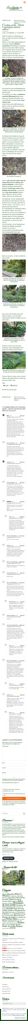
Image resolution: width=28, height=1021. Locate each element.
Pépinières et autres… (8, 972)
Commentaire (5, 746)
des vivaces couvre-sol (18, 42)
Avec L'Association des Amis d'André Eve (13, 898)
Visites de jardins (9, 926)
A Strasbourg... (13, 896)
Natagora (4, 984)
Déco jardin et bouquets (13, 910)
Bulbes (20, 901)
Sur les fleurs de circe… (8, 959)
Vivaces (19, 926)
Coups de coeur (18, 909)
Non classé (21, 915)
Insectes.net (5, 986)
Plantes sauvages (8, 921)
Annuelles (10, 894)
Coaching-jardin (12, 389)
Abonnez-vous (8, 858)
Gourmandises (21, 912)
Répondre (22, 415)
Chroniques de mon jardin (12, 903)
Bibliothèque (5, 901)
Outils (17, 917)
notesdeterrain (6, 993)
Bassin (19, 899)
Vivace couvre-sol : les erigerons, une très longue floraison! (20, 22)
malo (4, 32)
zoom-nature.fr (6, 989)
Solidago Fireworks (6, 20)
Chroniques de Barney (7, 903)
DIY (3, 910)
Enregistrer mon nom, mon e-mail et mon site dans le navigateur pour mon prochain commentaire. (13, 780)
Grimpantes (6, 914)
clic (14, 380)
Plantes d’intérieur (21, 919)
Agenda (4, 894)
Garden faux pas (12, 912)
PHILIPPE (9, 501)
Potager (17, 921)
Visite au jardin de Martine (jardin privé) (14, 953)
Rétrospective (6, 924)
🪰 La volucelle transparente (10, 955)
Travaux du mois (15, 924)
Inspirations (17, 914)
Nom (3, 762)
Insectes (11, 914)
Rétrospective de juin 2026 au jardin (12, 942)
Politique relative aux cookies (18, 1015)
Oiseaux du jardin (8, 917)
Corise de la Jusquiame (8, 962)
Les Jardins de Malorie (14, 8)
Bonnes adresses (13, 901)
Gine (8, 415)
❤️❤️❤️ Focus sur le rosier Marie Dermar (13, 950)
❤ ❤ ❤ (12, 928)
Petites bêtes (11, 919)
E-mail (4, 767)
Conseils (9, 908)
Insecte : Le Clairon (7, 957)
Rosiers (21, 922)
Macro (16, 915)
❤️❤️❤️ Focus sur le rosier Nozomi (12, 948)
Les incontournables (8, 915)
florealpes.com (6, 991)
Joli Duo (23, 914)
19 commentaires (10, 32)
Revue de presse (13, 923)
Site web (4, 772)
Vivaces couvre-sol (6, 928)
